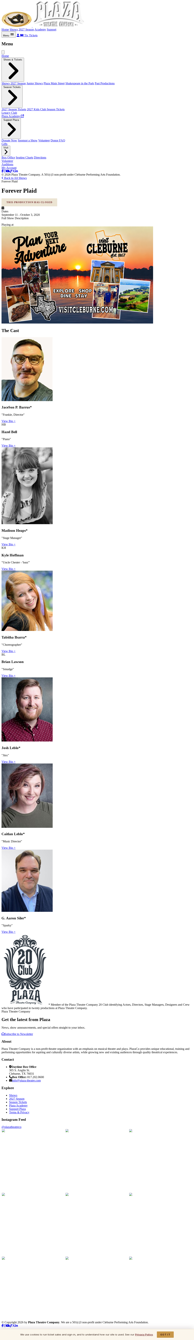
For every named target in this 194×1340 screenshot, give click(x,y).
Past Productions (105, 83)
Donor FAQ (58, 140)
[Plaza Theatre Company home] (44, 26)
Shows (14, 29)
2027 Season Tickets (14, 109)
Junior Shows (35, 83)
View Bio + (9, 421)
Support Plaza (17, 1109)
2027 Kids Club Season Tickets (46, 109)
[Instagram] (4, 171)
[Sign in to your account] (18, 35)
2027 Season (26, 29)
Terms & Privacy (19, 1112)
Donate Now (9, 140)
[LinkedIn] (16, 171)
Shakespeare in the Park (79, 83)
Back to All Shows (15, 178)
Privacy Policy (144, 1334)
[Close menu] (3, 52)
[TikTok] (10, 171)
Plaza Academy (18, 1105)
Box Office (8, 157)
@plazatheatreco (11, 1127)
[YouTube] (7, 171)
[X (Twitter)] (13, 171)
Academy (40, 29)
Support (51, 29)
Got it (165, 1334)
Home (5, 29)
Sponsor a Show (28, 140)
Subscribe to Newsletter (19, 1034)
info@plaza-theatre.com (26, 1080)
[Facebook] (2, 171)
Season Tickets (18, 1102)
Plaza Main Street (54, 83)
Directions (40, 157)
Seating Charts (24, 157)
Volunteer (44, 140)
